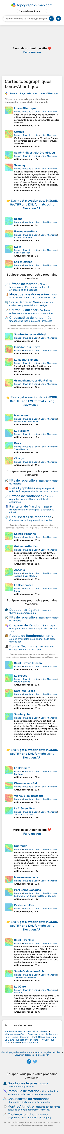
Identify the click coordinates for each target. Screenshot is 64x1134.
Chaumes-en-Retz (26, 783)
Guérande (20, 846)
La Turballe (21, 430)
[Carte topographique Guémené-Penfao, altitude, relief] (9, 555)
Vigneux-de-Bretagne (28, 796)
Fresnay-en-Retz (25, 231)
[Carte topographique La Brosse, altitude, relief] (9, 680)
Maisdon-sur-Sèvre (27, 347)
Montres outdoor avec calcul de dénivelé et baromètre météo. (34, 1108)
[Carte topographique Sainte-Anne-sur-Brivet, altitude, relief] (9, 337)
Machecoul (21, 415)
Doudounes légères (24, 610)
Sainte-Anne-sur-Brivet (30, 334)
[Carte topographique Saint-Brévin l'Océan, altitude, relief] (9, 666)
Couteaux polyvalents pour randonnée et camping (31, 311)
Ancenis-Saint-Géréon (25, 576)
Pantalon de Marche (24, 506)
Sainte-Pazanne (25, 533)
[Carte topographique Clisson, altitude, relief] (9, 461)
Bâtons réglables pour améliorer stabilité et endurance (31, 499)
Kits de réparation (23, 480)
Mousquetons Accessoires (29, 294)
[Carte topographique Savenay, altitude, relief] (9, 178)
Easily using (34, 204)
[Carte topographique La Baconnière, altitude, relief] (9, 589)
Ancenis (19, 570)
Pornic (17, 591)
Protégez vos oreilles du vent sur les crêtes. (31, 648)
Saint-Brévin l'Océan (28, 663)
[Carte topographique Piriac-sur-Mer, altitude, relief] (9, 908)
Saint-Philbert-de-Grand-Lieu (34, 152)
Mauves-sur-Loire (26, 877)
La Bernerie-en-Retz (24, 896)
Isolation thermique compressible (30, 611)
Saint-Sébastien (22, 252)
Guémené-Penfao (26, 546)
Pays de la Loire (31, 111)
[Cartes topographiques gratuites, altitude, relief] (6, 93)
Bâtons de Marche (23, 284)
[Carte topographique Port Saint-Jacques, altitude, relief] (9, 894)
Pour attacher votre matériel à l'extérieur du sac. (33, 296)
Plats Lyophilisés (22, 488)
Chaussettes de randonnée (30, 318)
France (17, 111)
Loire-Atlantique (25, 108)
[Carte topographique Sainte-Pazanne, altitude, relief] (9, 537)
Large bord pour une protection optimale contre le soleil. (33, 628)
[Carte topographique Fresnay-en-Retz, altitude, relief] (9, 236)
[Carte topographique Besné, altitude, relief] (9, 222)
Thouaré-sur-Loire (23, 814)
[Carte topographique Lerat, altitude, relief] (9, 251)
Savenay (19, 165)
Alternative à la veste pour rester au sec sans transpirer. (33, 1093)
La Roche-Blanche (26, 359)
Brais (17, 443)
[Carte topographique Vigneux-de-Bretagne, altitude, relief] (9, 799)
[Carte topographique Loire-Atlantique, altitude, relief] (9, 117)
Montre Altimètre (21, 1106)
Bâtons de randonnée (26, 496)
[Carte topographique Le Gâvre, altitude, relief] (9, 999)
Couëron (18, 774)
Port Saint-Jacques (27, 890)
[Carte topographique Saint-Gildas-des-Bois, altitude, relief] (9, 976)
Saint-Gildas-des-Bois (29, 971)
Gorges (19, 131)
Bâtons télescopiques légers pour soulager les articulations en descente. (30, 287)
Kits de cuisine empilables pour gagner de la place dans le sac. (32, 639)
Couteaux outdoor (23, 310)
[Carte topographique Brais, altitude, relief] (9, 448)
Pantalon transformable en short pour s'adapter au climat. (31, 509)
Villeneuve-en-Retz (24, 237)
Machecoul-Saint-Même (26, 421)
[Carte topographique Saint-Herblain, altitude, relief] (9, 952)
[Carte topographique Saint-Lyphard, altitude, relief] (9, 727)
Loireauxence (23, 262)
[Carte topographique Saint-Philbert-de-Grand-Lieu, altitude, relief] (9, 155)
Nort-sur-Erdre (24, 691)
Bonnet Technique (23, 646)
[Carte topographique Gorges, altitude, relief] (9, 139)
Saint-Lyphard (23, 714)
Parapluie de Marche (23, 1091)
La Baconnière (23, 585)
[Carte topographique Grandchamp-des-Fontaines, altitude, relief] (9, 383)
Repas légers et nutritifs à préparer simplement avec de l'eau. (34, 490)
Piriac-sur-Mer (24, 905)
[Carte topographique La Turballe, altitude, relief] (9, 434)
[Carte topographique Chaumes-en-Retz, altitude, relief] (9, 786)
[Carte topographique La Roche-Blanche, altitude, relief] (9, 367)
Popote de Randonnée (26, 636)
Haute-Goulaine (22, 681)
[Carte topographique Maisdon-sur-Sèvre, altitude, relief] (9, 350)
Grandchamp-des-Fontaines (33, 380)
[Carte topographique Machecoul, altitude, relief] (9, 420)
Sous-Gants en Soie (24, 302)
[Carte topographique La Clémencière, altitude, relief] (9, 813)
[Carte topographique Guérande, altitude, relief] (9, 858)
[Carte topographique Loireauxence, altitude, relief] (9, 265)
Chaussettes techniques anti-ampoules (30, 321)
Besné (18, 219)
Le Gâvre (20, 986)
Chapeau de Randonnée (27, 625)
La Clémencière (24, 808)
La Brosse (20, 675)
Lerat (17, 246)
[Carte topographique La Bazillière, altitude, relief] (9, 772)
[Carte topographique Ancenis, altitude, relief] (9, 574)
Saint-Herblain (24, 940)
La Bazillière (22, 768)
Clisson (19, 458)
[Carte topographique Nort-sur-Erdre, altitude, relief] (9, 699)
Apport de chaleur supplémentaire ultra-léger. (31, 304)
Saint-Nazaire (21, 449)
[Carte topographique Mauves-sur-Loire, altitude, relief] (9, 880)
